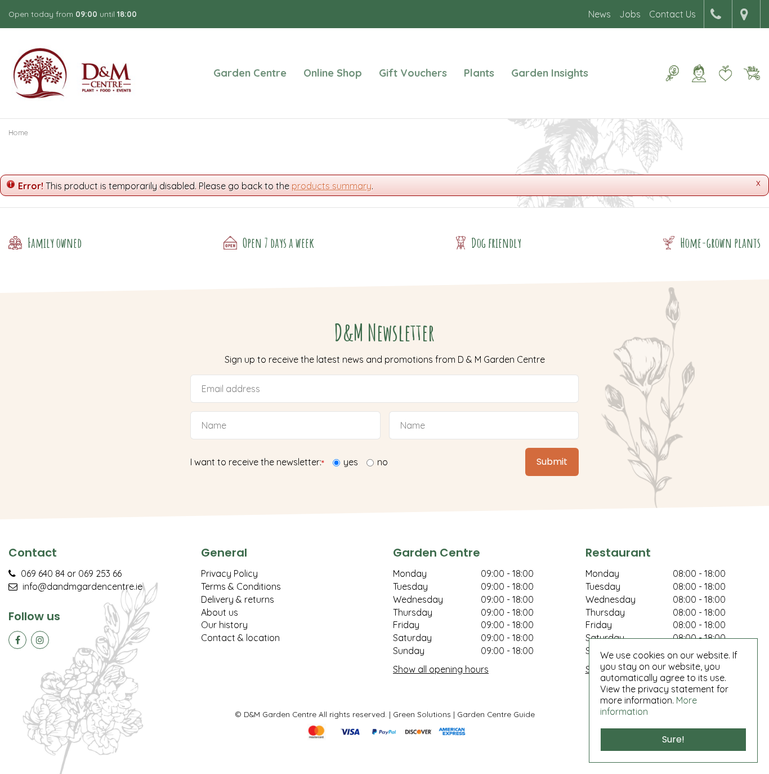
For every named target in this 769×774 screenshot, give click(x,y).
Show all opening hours (441, 669)
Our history (224, 624)
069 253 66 (100, 573)
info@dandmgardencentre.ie (82, 586)
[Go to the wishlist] (721, 73)
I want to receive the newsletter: (257, 462)
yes (350, 462)
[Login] (699, 73)
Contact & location (240, 637)
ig (40, 640)
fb (17, 640)
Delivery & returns (237, 599)
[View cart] (752, 73)
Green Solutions (422, 714)
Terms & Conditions (241, 586)
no (382, 462)
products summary (332, 186)
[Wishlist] (725, 73)
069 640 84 (43, 573)
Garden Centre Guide (496, 714)
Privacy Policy (229, 573)
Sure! (673, 739)
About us (219, 612)
